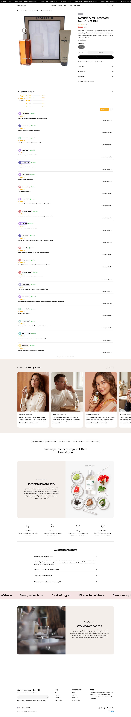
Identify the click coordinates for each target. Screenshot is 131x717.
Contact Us (57, 697)
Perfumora (21, 5)
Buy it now (96, 57)
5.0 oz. (82, 47)
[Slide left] (108, 367)
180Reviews (21, 100)
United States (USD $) (24, 708)
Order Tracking (58, 700)
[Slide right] (112, 367)
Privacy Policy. (42, 700)
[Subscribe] (47, 697)
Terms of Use (35, 700)
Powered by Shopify (32, 711)
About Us (57, 695)
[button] (57, 356)
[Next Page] (74, 357)
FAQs (56, 692)
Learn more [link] (93, 698)
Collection (25, 10)
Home (18, 10)
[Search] (107, 5)
